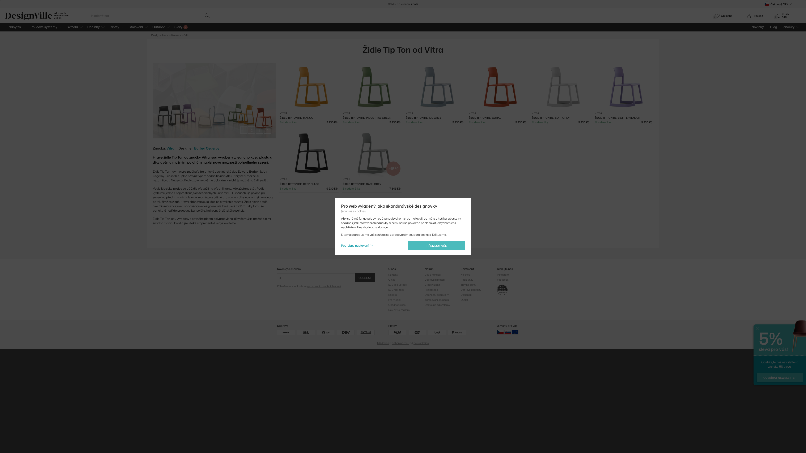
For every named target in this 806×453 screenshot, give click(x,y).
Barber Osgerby (207, 148)
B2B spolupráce (397, 284)
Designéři (466, 295)
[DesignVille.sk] (507, 332)
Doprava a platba (435, 279)
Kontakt (393, 274)
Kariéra (392, 295)
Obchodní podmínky (437, 295)
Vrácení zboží (432, 284)
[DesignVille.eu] (515, 332)
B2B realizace (396, 290)
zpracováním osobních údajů (324, 286)
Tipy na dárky (468, 284)
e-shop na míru (400, 343)
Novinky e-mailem (289, 269)
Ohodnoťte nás (397, 305)
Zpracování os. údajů (437, 300)
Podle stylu (467, 279)
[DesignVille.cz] (500, 332)
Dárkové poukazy (471, 290)
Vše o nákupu (433, 274)
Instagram (503, 274)
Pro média (394, 300)
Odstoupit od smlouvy (437, 305)
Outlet (464, 300)
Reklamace (431, 290)
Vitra (170, 148)
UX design (383, 343)
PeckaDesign (421, 343)
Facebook (503, 279)
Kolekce (465, 274)
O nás (391, 279)
